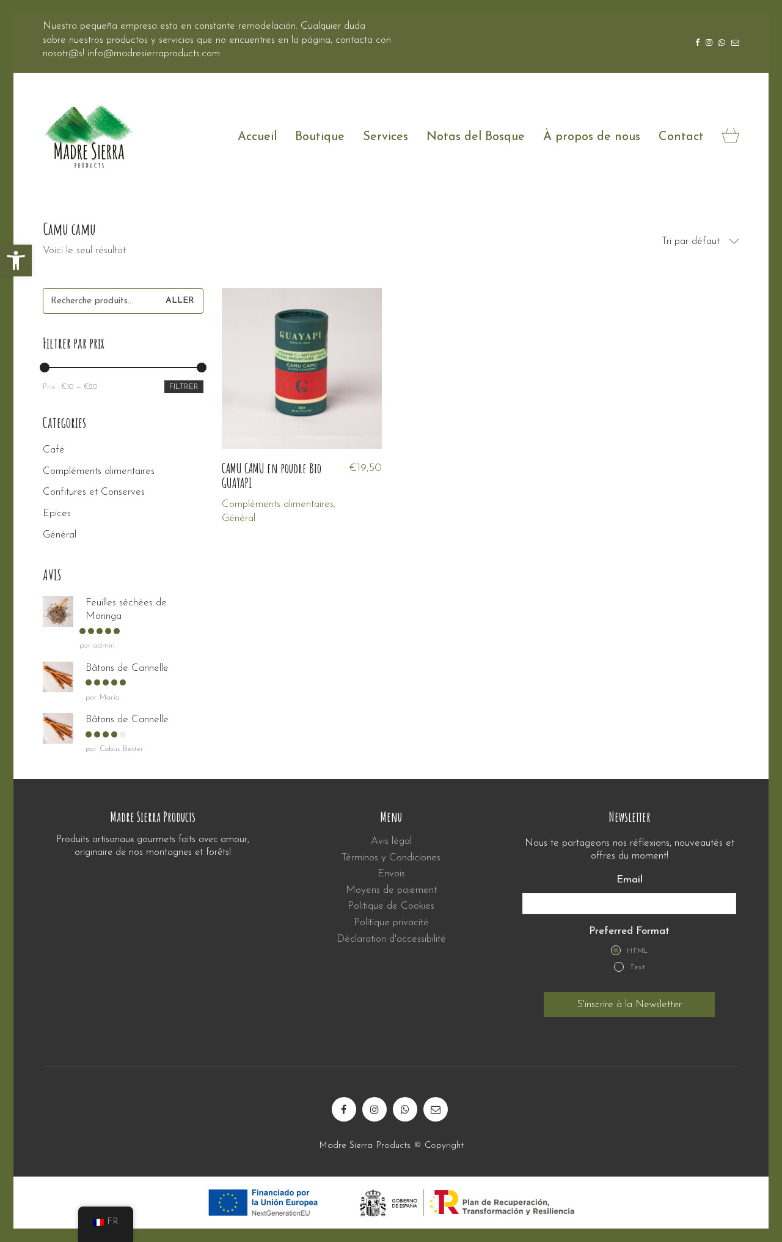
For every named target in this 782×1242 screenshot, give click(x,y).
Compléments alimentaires (99, 471)
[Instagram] (374, 1109)
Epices (57, 513)
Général (238, 518)
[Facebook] (344, 1109)
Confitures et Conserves (94, 492)
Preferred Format (629, 931)
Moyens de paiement (391, 890)
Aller (180, 300)
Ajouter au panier (259, 504)
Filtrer (184, 387)
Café (54, 450)
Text (637, 967)
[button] (16, 260)
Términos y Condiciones (391, 857)
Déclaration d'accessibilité (391, 939)
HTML (637, 951)
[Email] (435, 1109)
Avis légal (391, 841)
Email (629, 880)
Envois (391, 873)
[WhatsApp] (405, 1109)
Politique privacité (391, 922)
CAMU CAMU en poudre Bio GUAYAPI (271, 475)
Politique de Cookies (391, 906)
